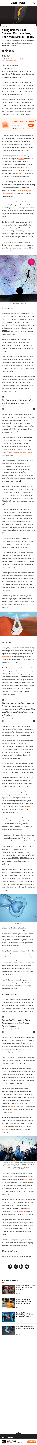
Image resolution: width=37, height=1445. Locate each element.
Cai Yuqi (6, 56)
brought (20, 1211)
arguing (4, 1129)
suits (25, 1211)
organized (5, 657)
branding (10, 193)
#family (15, 60)
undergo (27, 806)
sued (28, 1202)
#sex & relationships (7, 60)
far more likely (12, 452)
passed (12, 1106)
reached (18, 173)
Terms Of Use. (30, 128)
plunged (21, 159)
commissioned (28, 1179)
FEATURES (5, 26)
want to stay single (25, 452)
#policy (22, 58)
